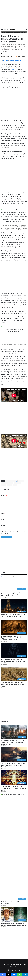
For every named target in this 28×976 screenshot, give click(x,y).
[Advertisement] (14, 14)
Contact (13, 964)
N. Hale (5, 60)
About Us (8, 964)
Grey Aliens (4, 484)
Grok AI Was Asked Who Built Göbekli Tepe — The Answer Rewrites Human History (12, 684)
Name (3, 513)
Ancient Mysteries (15, 60)
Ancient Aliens (21, 481)
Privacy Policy (23, 964)
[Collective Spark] (9, 29)
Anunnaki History (17, 483)
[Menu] (2, 30)
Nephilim (14, 484)
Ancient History (4, 483)
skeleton (13, 69)
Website (3, 525)
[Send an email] (10, 53)
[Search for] (26, 30)
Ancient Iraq (11, 483)
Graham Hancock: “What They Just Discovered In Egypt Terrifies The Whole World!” (13, 788)
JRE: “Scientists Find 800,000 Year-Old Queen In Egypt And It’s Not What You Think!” (13, 765)
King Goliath (9, 484)
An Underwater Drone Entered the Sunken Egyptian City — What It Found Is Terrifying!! (13, 661)
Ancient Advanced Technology (11, 481)
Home (3, 964)
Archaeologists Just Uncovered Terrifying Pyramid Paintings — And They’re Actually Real (12, 593)
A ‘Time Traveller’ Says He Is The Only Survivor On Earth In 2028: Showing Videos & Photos (12, 742)
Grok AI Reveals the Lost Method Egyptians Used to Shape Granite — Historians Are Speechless (12, 637)
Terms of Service (14, 966)
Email (2, 519)
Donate (17, 964)
